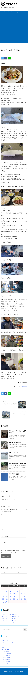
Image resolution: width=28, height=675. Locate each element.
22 (25, 596)
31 (6, 601)
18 (10, 596)
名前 (2, 530)
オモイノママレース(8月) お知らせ (10, 616)
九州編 (6, 663)
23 (3, 599)
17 (6, 596)
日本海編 (6, 655)
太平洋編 (25, 382)
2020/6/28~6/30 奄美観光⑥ (17, 463)
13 (17, 593)
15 (25, 593)
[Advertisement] (14, 28)
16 (3, 596)
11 (10, 593)
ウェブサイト (4, 542)
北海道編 (6, 657)
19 (14, 596)
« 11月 (2, 602)
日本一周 (21, 382)
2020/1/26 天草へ (14, 453)
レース (4, 645)
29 (25, 599)
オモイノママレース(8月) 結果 (9, 614)
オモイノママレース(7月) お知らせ (10, 620)
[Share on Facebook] (5, 58)
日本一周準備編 (7, 653)
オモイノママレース (8, 642)
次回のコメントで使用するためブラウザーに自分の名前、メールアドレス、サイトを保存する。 (13, 551)
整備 (4, 647)
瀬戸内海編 (7, 661)
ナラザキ (24, 386)
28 (21, 599)
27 (17, 599)
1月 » (5, 602)
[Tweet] (2, 58)
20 (17, 596)
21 (21, 596)
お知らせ (5, 640)
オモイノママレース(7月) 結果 (9, 618)
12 (14, 593)
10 (6, 593)
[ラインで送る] (9, 58)
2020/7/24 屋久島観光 (15, 442)
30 (3, 601)
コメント (3, 514)
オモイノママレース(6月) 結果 (9, 623)
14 (21, 593)
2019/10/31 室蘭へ (14, 474)
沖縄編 (6, 651)
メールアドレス (5, 536)
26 (14, 599)
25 (10, 599)
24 (6, 599)
